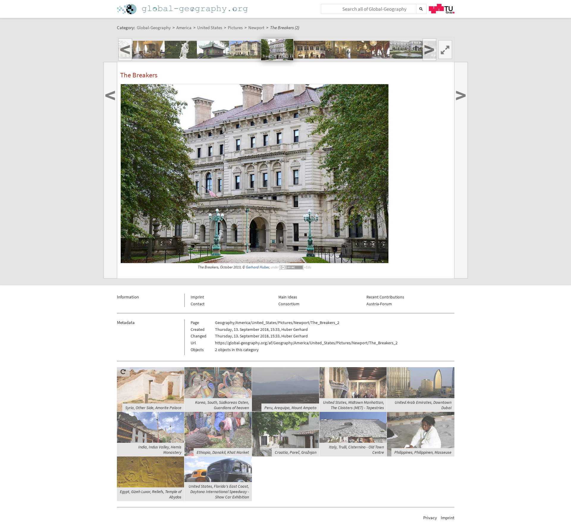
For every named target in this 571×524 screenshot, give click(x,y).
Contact (198, 303)
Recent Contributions (385, 297)
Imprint (197, 297)
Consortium (288, 303)
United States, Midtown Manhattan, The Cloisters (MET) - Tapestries (353, 405)
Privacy (430, 517)
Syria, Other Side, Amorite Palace (153, 407)
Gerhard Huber (257, 267)
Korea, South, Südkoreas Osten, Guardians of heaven (222, 405)
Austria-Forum (379, 303)
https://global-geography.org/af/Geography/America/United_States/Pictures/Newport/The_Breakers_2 (306, 342)
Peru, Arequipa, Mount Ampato (290, 407)
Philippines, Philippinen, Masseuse (422, 452)
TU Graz (441, 8)
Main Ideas (287, 297)
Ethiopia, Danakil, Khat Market (223, 452)
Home (183, 9)
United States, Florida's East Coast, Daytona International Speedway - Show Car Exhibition (219, 492)
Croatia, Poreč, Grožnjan (295, 452)
